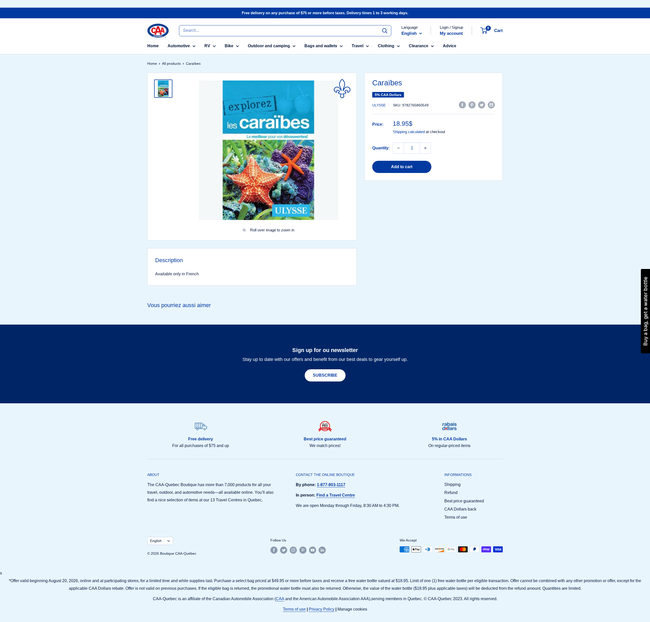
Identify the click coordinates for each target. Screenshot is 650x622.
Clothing (386, 46)
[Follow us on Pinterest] (302, 549)
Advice (449, 46)
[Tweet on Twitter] (481, 104)
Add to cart (401, 167)
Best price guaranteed (464, 501)
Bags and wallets (320, 46)
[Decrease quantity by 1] (398, 148)
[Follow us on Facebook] (274, 549)
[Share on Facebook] (462, 104)
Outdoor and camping (269, 46)
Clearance (418, 46)
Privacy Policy (321, 609)
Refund (451, 492)
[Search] (384, 30)
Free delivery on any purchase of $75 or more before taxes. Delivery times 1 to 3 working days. (325, 13)
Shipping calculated (409, 132)
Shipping (452, 484)
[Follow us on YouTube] (312, 549)
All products (171, 63)
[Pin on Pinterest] (472, 104)
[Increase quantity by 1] (425, 148)
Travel (357, 46)
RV (207, 46)
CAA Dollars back (460, 509)
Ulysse (379, 105)
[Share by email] (491, 104)
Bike (229, 46)
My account (451, 33)
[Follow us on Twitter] (283, 549)
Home (153, 46)
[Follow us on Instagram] (293, 549)
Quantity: (381, 148)
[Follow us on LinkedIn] (322, 549)
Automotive (179, 46)
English (156, 541)
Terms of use (455, 517)
